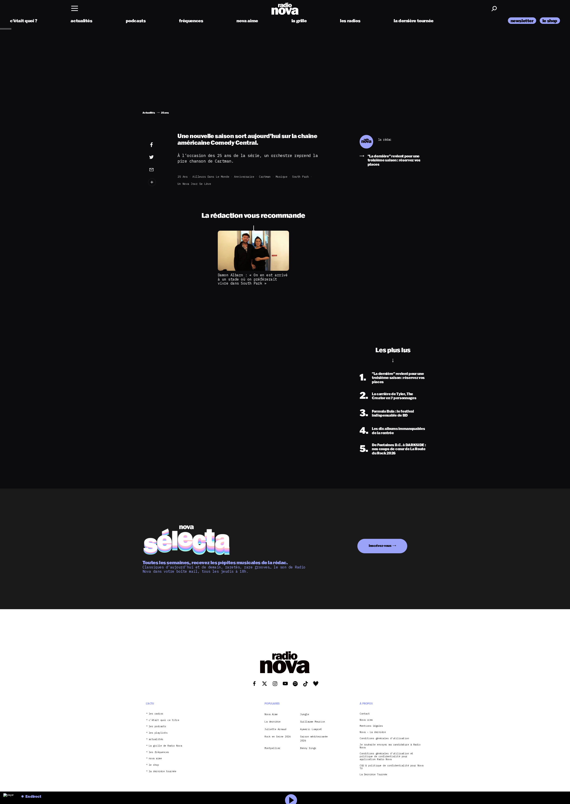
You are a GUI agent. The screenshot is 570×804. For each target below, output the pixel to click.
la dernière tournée (414, 20)
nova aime (247, 20)
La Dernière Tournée (373, 774)
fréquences (191, 20)
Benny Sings (308, 748)
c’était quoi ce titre (164, 720)
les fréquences (159, 752)
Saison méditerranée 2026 (314, 738)
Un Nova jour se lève (194, 184)
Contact (365, 713)
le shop (549, 20)
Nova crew (366, 720)
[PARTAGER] (158, 157)
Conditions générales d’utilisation (384, 738)
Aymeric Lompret (311, 729)
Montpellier (273, 748)
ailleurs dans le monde (210, 177)
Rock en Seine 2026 (278, 736)
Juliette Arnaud (275, 729)
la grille (299, 20)
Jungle (304, 714)
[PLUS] (158, 182)
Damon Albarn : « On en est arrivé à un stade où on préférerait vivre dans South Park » (253, 279)
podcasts (136, 20)
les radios (350, 20)
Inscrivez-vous (380, 545)
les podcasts (157, 726)
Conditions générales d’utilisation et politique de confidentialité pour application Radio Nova (386, 756)
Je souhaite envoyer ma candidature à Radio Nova (390, 746)
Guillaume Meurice (312, 721)
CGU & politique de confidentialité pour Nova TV (391, 767)
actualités (81, 20)
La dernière (273, 721)
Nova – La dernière (373, 732)
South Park (300, 177)
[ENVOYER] (158, 169)
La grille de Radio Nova (165, 745)
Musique (281, 177)
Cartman (265, 177)
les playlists (158, 732)
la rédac (384, 140)
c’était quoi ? (23, 20)
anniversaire (244, 177)
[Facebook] (158, 145)
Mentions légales (371, 726)
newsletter (522, 20)
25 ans (182, 177)
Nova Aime (271, 714)
